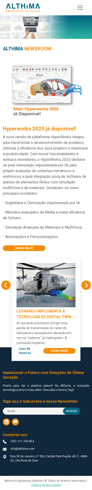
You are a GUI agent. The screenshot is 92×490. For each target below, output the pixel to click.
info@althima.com (22, 448)
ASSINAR (71, 411)
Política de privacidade (46, 485)
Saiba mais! (24, 248)
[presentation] (6, 285)
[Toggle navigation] (80, 7)
